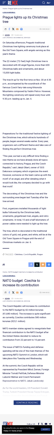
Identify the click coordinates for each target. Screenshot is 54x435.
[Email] (17, 29)
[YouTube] (46, 424)
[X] (42, 424)
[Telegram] (49, 424)
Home (5, 8)
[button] (45, 429)
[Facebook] (38, 424)
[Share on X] (13, 29)
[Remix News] (12, 3)
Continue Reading (27, 402)
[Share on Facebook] (9, 29)
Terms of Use (17, 431)
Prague (40, 254)
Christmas (19, 254)
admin (7, 35)
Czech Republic (9, 12)
